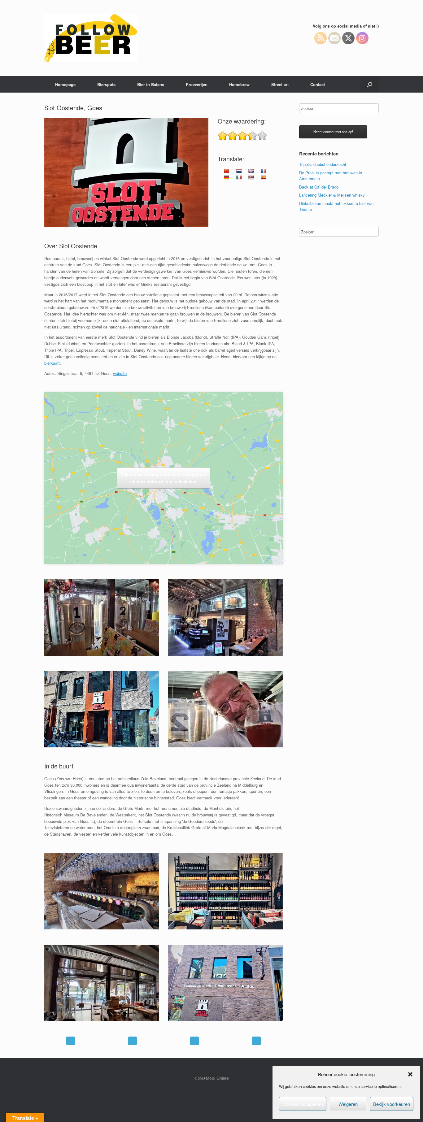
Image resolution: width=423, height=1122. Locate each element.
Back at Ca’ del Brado (318, 187)
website (120, 373)
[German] (226, 177)
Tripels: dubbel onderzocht (322, 164)
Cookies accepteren (302, 1104)
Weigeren (348, 1104)
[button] (410, 1074)
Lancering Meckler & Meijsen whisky (332, 195)
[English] (251, 170)
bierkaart (52, 363)
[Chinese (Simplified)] (226, 170)
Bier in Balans (150, 84)
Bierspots (106, 84)
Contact (317, 84)
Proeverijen (196, 84)
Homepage (65, 84)
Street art (280, 84)
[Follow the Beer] (90, 38)
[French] (263, 170)
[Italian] (239, 177)
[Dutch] (239, 170)
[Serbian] (251, 177)
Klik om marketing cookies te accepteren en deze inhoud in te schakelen (163, 478)
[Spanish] (263, 177)
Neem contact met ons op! (333, 131)
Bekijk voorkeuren (391, 1104)
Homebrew (239, 84)
